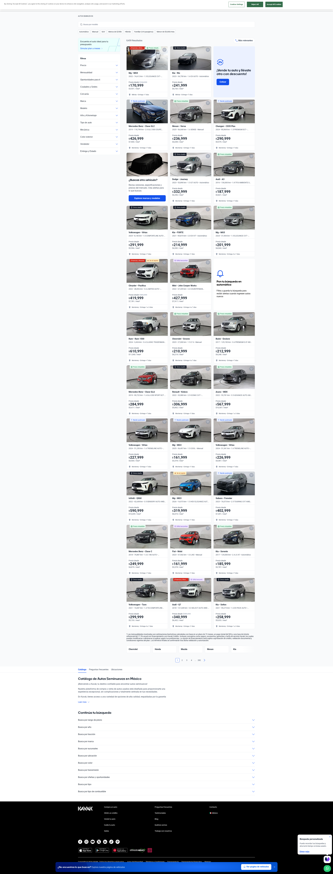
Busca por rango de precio (90, 720)
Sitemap (207, 862)
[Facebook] (80, 842)
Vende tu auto (109, 819)
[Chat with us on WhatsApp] (327, 868)
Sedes (106, 831)
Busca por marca (86, 741)
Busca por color (85, 763)
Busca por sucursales (88, 748)
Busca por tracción (86, 734)
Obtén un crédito (110, 813)
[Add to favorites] (164, 50)
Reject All (255, 4)
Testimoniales (160, 813)
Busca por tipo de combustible (92, 791)
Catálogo (82, 669)
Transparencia (173, 862)
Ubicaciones (116, 669)
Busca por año (84, 727)
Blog (156, 819)
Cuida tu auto (109, 825)
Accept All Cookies (274, 4)
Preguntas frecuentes (98, 669)
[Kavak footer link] (85, 819)
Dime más (304, 852)
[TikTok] (111, 842)
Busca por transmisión (88, 770)
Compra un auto (110, 807)
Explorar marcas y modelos (147, 198)
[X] (99, 842)
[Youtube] (93, 842)
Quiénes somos (161, 825)
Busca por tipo (84, 784)
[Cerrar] (274, 867)
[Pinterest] (118, 842)
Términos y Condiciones (155, 862)
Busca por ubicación (87, 755)
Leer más (82, 702)
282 (199, 660)
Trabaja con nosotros (163, 831)
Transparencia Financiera (191, 862)
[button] (84, 32)
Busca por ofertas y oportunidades (94, 777)
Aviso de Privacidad (135, 862)
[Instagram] (86, 842)
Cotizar (223, 82)
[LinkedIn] (105, 842)
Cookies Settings (236, 4)
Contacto (213, 807)
